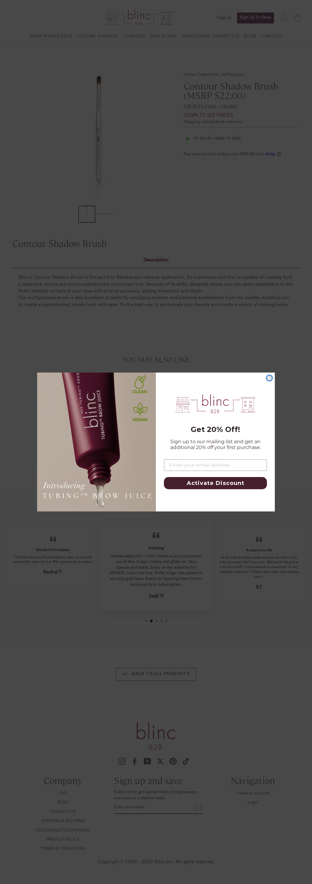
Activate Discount (215, 483)
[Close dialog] (269, 378)
